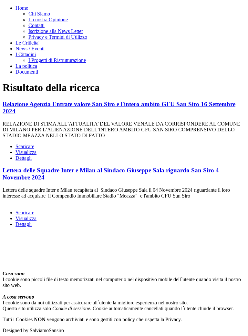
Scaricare (25, 146)
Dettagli (24, 158)
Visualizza (26, 152)
